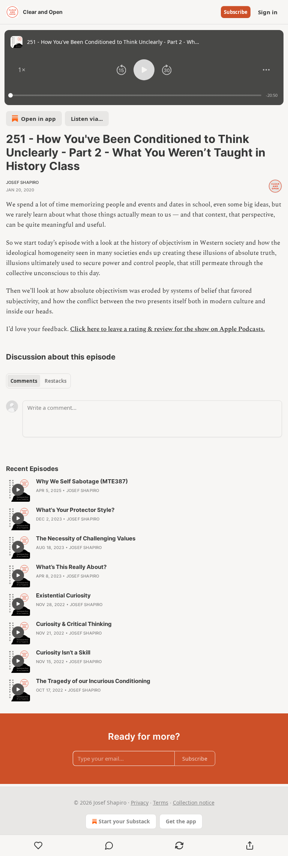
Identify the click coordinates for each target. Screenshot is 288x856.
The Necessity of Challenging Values (85, 538)
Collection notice (193, 802)
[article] (144, 490)
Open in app (38, 118)
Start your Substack (124, 821)
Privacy (139, 802)
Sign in (268, 12)
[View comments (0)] (109, 845)
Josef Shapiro (22, 182)
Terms (160, 802)
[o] (18, 490)
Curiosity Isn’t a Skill (63, 652)
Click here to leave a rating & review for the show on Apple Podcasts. (167, 329)
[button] (21, 69)
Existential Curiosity (63, 595)
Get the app (181, 821)
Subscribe (236, 12)
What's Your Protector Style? (75, 509)
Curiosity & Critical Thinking (74, 623)
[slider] (135, 95)
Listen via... (87, 118)
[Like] (38, 845)
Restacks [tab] (55, 381)
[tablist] (38, 380)
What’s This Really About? (71, 566)
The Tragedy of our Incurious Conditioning (93, 680)
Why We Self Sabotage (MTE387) (82, 481)
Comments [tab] (23, 381)
